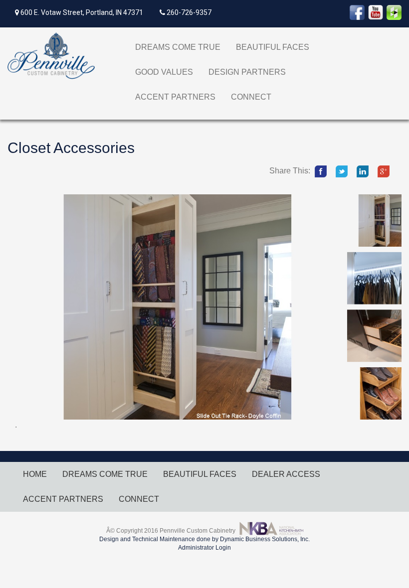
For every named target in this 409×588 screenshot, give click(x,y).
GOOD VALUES (164, 72)
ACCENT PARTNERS (175, 97)
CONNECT (251, 97)
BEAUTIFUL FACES (272, 47)
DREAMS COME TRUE (177, 47)
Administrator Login (204, 547)
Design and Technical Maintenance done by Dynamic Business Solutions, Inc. (204, 539)
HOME (35, 474)
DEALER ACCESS (286, 474)
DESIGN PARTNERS (247, 72)
